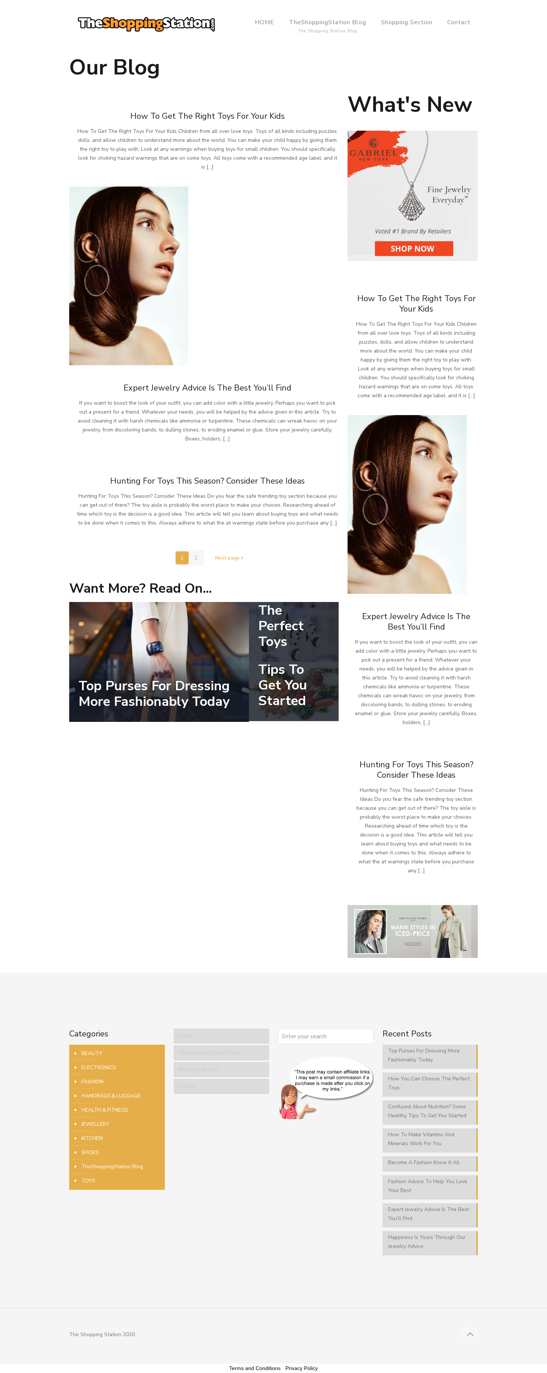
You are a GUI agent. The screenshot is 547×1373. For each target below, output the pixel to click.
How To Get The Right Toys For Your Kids (207, 116)
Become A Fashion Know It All (424, 1162)
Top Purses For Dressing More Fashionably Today (154, 694)
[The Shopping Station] (146, 22)
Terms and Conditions (255, 1368)
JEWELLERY (95, 1124)
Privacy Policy (301, 1368)
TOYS (88, 1180)
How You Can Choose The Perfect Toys (286, 602)
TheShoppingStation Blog (112, 1166)
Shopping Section (199, 1069)
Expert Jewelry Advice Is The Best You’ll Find (207, 388)
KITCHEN (92, 1138)
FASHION (92, 1081)
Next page (227, 557)
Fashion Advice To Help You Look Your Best (427, 1186)
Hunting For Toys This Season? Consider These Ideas (207, 481)
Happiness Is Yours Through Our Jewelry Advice (427, 1242)
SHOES (90, 1152)
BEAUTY (91, 1053)
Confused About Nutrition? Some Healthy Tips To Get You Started (427, 1111)
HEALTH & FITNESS (104, 1110)
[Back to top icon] (470, 1334)
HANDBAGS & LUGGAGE (111, 1095)
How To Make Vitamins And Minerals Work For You (421, 1139)
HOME (185, 1035)
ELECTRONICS (98, 1067)
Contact (187, 1086)
